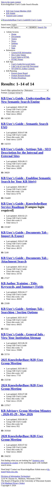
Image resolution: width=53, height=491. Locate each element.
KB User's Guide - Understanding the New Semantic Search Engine (25, 100)
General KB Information (21, 52)
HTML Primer (17, 59)
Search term (6, 25)
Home (13, 34)
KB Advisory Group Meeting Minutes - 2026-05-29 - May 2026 (26, 412)
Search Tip (42, 27)
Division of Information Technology (15, 476)
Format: (4, 93)
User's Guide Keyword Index (23, 64)
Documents (16, 36)
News (13, 41)
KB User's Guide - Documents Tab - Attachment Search (24, 259)
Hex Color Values (18, 55)
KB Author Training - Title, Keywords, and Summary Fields (22, 285)
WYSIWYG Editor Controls (23, 69)
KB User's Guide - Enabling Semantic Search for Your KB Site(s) (26, 179)
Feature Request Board (20, 75)
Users (13, 46)
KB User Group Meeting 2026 (18, 11)
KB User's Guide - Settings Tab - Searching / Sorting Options (22, 310)
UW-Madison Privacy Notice (13, 483)
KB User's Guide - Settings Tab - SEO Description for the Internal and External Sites (26, 152)
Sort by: (20, 90)
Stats (13, 48)
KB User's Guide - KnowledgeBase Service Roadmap (24, 205)
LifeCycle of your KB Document (24, 66)
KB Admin (10, 13)
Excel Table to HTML (20, 57)
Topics (14, 39)
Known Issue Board (19, 73)
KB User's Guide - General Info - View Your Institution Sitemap (23, 336)
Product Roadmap (18, 78)
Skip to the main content (11, 2)
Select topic (5, 27)
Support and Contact (14, 16)
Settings (14, 43)
